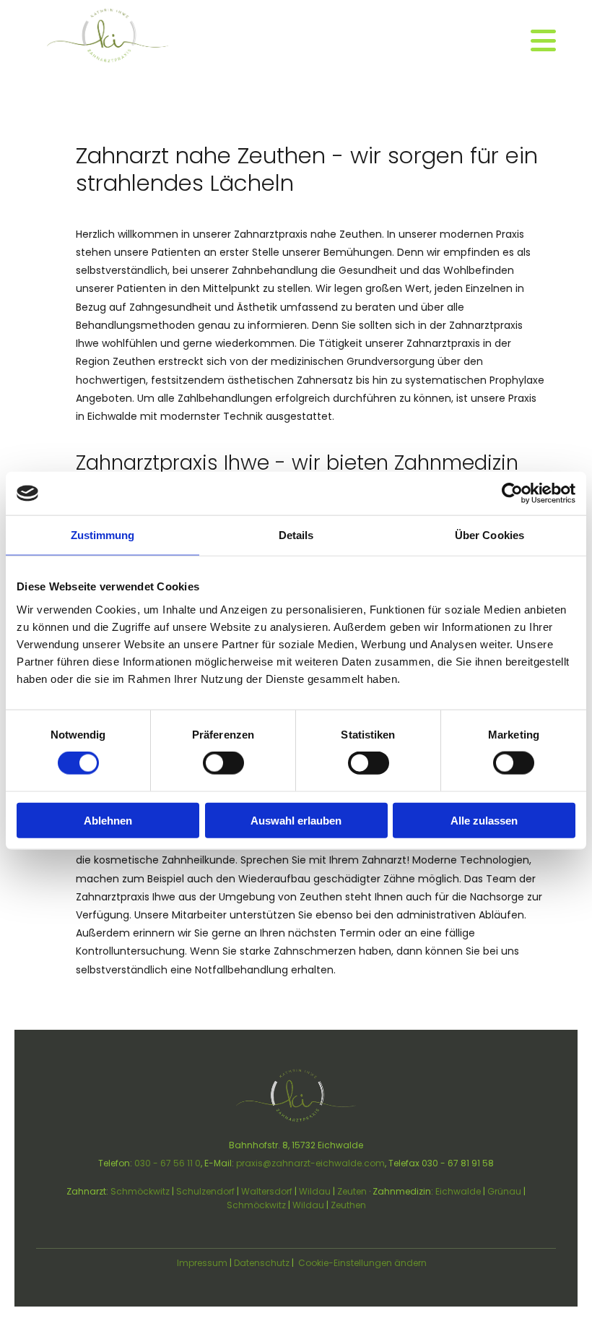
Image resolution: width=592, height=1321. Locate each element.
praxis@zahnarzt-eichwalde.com (310, 1163)
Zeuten (352, 1191)
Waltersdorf (266, 1191)
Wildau (315, 1191)
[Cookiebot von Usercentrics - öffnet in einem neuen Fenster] (512, 493)
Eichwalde (458, 1191)
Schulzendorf (205, 1191)
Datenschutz (262, 1263)
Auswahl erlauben (296, 820)
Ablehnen (108, 820)
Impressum (202, 1263)
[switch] (223, 763)
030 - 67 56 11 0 (167, 1163)
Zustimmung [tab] (103, 535)
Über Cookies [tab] (489, 535)
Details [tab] (296, 535)
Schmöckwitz (140, 1191)
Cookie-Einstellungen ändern (362, 1263)
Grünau (504, 1191)
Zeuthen (348, 1205)
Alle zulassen (484, 820)
